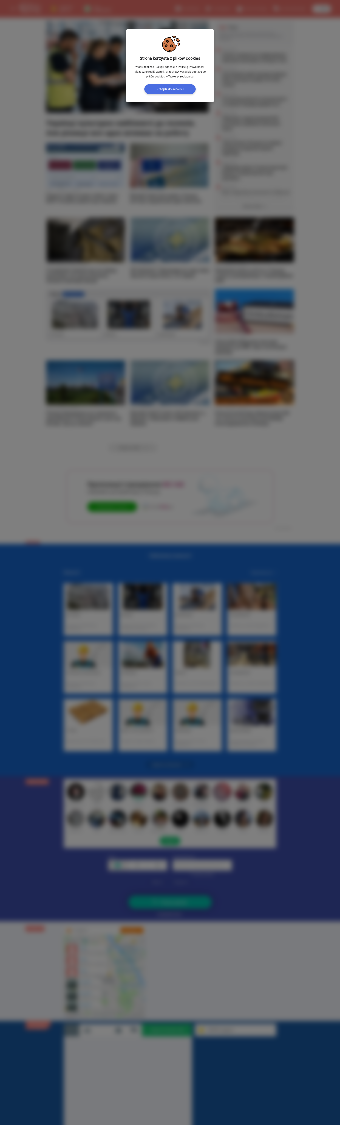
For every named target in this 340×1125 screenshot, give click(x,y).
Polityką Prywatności (191, 67)
